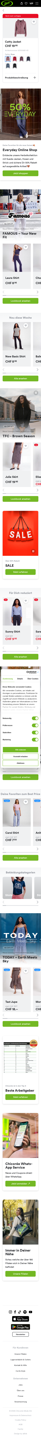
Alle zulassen (20, 750)
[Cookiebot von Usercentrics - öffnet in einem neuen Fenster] (28, 672)
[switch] (35, 725)
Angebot (7, 801)
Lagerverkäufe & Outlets (20, 1360)
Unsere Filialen (20, 1354)
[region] (20, 215)
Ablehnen (20, 763)
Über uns (20, 1390)
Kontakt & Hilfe (20, 1365)
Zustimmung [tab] (8, 679)
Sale (36, 445)
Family (20, 1429)
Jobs (21, 1385)
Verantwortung (20, 1402)
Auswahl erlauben (20, 756)
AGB (20, 1424)
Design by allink (20, 1433)
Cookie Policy (20, 1420)
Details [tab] (20, 679)
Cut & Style (20, 1371)
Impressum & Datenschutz (20, 1415)
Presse (20, 1396)
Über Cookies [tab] (32, 679)
